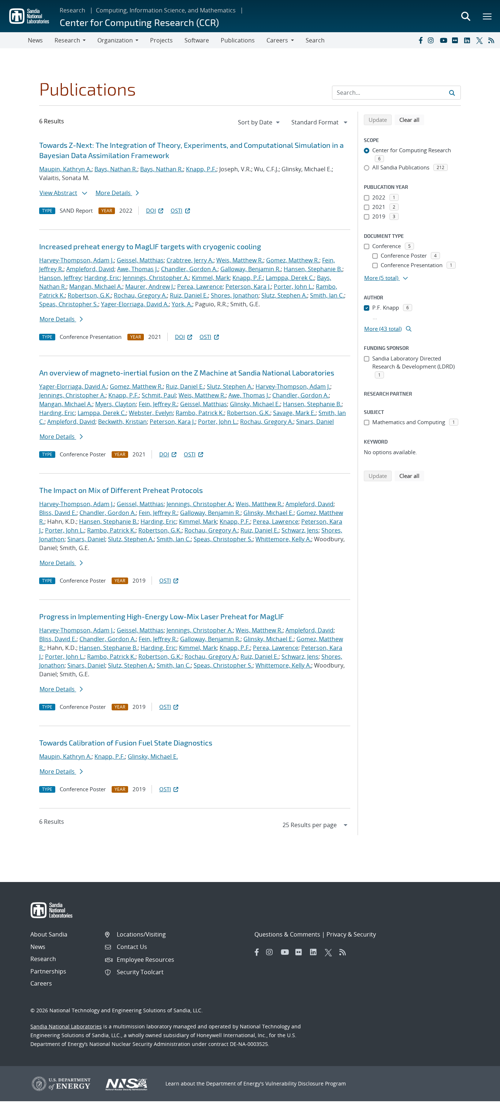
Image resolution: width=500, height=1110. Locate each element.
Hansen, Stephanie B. (313, 269)
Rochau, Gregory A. (140, 295)
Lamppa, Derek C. (290, 278)
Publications (238, 40)
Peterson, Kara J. (248, 287)
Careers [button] (277, 40)
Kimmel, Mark (211, 278)
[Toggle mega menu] (488, 16)
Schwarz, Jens (299, 530)
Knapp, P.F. (201, 169)
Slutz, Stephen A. (284, 295)
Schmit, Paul (159, 395)
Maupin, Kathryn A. (65, 169)
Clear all (411, 119)
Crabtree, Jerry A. (190, 260)
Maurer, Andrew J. (149, 287)
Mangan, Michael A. (95, 287)
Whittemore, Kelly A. (283, 539)
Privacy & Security (351, 934)
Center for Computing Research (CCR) (139, 22)
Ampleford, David (90, 269)
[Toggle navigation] (14, 40)
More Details (114, 193)
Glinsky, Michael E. (255, 404)
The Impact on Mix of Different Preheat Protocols (121, 490)
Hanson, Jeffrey (60, 278)
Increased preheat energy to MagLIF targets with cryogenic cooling (150, 246)
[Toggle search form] (466, 16)
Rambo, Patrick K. (200, 413)
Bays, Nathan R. (115, 169)
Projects (161, 40)
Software (196, 40)
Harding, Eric (102, 278)
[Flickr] (456, 40)
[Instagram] (432, 40)
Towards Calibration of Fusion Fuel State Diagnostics (125, 742)
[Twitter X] (480, 40)
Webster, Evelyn (151, 413)
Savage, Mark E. (294, 413)
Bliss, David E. (58, 513)
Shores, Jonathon (234, 295)
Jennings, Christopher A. (156, 278)
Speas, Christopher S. (68, 304)
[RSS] (492, 40)
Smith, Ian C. (327, 295)
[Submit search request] (452, 93)
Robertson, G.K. (89, 295)
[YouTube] (444, 40)
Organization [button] (115, 40)
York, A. (182, 304)
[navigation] (260, 122)
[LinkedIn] (468, 40)
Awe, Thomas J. (137, 269)
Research (72, 10)
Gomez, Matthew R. (292, 260)
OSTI (176, 210)
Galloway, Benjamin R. (250, 269)
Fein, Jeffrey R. (158, 404)
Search (315, 40)
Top (478, 1102)
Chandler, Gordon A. (189, 269)
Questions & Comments (287, 934)
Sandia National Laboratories (66, 1026)
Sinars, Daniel (315, 422)
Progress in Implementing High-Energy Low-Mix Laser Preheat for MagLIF (161, 616)
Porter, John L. (293, 287)
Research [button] (67, 40)
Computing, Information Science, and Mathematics (166, 10)
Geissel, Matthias (140, 260)
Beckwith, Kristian (122, 422)
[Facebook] (420, 40)
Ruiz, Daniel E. (189, 295)
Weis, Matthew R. (239, 260)
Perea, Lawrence (200, 287)
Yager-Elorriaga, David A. (135, 304)
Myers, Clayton (115, 404)
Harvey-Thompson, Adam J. (76, 260)
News (35, 40)
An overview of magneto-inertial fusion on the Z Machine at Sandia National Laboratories (186, 372)
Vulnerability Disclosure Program (305, 1083)
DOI (151, 210)
